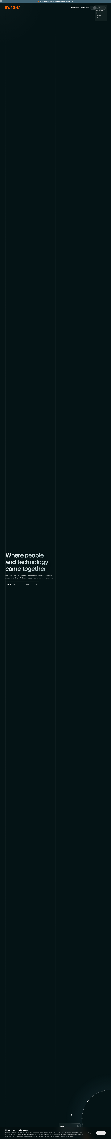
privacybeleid (69, 1136)
